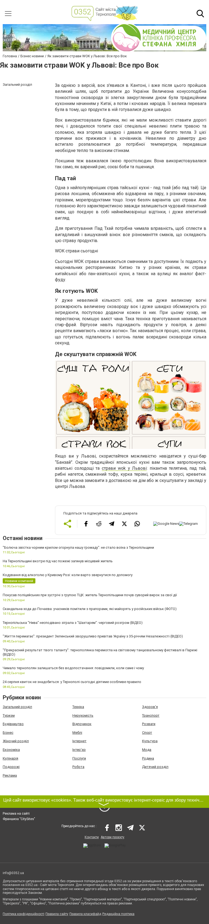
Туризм (9, 715)
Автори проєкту (112, 837)
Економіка (11, 750)
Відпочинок (81, 724)
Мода (146, 750)
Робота (78, 767)
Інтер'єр (79, 750)
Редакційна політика (118, 914)
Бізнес (8, 733)
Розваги (148, 724)
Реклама (10, 775)
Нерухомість (82, 715)
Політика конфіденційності (23, 914)
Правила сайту (56, 914)
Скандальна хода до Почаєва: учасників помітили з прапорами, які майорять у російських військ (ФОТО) (90, 609)
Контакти (92, 837)
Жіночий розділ (16, 741)
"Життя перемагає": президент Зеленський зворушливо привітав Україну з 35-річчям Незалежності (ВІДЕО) (93, 636)
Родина (148, 758)
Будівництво (13, 724)
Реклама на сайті (16, 813)
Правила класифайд (85, 914)
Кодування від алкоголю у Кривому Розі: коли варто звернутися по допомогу (68, 575)
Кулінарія (10, 758)
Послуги (79, 758)
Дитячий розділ (155, 767)
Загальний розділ (17, 707)
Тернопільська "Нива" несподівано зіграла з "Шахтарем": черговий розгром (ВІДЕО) (73, 623)
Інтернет (79, 741)
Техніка (78, 707)
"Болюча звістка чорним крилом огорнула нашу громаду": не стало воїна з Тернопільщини (78, 547)
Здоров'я (150, 707)
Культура (150, 741)
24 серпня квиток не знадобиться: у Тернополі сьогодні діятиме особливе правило (72, 682)
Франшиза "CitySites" (19, 819)
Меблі (77, 733)
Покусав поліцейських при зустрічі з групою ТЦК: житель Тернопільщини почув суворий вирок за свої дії (90, 595)
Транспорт (150, 715)
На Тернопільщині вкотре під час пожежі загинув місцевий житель (58, 561)
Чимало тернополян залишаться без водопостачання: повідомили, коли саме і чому (73, 668)
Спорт (147, 733)
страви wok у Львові (124, 468)
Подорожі (11, 767)
